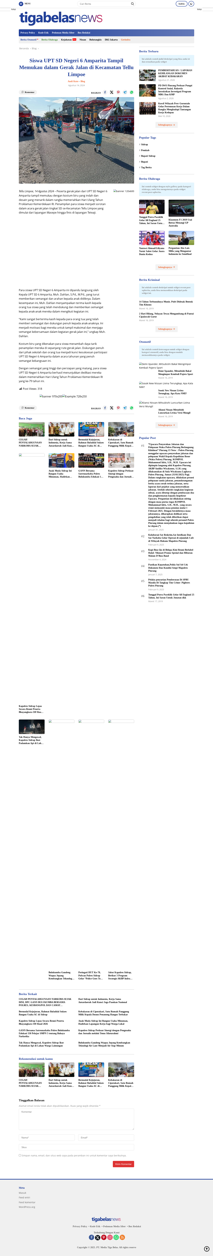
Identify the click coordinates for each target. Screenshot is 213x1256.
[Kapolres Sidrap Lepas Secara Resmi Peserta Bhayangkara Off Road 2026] (32, 578)
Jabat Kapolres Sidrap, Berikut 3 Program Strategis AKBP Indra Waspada (120, 975)
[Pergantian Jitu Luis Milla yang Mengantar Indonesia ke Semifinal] (181, 238)
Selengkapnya (165, 125)
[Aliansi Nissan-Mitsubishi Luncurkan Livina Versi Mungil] (166, 404)
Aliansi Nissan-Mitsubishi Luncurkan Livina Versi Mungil (174, 411)
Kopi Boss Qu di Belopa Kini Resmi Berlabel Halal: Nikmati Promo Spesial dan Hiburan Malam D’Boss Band (170, 553)
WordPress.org (27, 1207)
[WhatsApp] (116, 1238)
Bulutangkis (95, 39)
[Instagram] (110, 1238)
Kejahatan (66, 39)
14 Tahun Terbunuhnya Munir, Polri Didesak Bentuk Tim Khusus (166, 303)
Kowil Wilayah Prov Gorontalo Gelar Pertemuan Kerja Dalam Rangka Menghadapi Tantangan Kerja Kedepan (174, 108)
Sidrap (144, 144)
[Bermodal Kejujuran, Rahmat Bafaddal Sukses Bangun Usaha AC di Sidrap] (91, 429)
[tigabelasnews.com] (62, 18)
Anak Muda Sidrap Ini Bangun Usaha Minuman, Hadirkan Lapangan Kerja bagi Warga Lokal (60, 474)
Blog (83, 81)
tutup (13, 9)
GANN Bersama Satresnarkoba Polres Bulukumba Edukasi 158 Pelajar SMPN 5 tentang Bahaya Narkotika (90, 474)
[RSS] (122, 1238)
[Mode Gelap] (191, 3)
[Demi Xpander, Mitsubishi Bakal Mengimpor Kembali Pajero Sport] (166, 366)
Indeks (182, 3)
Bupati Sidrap (148, 156)
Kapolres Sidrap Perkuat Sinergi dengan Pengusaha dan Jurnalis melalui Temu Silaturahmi (120, 474)
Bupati (144, 162)
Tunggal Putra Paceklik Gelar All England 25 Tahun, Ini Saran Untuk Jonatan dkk (151, 220)
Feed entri (24, 1197)
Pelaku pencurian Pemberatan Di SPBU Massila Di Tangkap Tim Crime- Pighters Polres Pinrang (169, 582)
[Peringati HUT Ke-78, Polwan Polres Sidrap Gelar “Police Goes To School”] (91, 844)
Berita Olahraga (49, 39)
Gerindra (125, 39)
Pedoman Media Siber (63, 32)
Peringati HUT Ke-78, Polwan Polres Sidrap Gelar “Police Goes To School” (89, 975)
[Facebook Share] (105, 92)
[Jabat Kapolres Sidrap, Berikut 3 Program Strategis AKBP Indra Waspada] (121, 844)
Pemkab (145, 150)
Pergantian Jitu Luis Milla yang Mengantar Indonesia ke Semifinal (180, 251)
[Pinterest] (103, 1238)
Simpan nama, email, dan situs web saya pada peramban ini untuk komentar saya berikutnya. (74, 1155)
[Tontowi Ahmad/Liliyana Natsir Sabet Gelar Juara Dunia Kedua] (152, 238)
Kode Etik (43, 32)
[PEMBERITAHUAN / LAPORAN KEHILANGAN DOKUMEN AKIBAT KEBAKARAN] (147, 75)
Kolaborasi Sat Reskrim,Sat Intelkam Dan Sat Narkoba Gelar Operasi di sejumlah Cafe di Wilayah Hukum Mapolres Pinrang (171, 538)
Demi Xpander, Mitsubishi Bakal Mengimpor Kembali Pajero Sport (175, 372)
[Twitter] (97, 1237)
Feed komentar (27, 1202)
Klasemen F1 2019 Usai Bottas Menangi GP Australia (180, 223)
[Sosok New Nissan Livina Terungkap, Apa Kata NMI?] (166, 385)
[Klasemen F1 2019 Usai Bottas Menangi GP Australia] (181, 208)
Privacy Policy (27, 32)
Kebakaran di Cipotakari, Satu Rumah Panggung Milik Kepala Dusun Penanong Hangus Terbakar (121, 442)
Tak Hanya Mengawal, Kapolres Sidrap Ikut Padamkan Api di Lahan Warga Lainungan (31, 740)
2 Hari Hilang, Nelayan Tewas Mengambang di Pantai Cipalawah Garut (166, 315)
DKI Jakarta (111, 39)
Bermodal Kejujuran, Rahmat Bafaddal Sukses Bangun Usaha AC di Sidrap (91, 442)
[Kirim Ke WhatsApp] (131, 92)
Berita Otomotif (28, 39)
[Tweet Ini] (111, 92)
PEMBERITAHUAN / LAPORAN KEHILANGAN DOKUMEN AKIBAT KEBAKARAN (175, 73)
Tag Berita (146, 167)
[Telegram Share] (124, 92)
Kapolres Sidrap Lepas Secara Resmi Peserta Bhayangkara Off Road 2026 (30, 709)
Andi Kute (73, 81)
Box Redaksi (84, 32)
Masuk (22, 1192)
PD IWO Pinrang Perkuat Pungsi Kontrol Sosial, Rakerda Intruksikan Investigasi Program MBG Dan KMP (175, 90)
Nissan (83, 39)
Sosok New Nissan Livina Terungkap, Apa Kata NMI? (172, 392)
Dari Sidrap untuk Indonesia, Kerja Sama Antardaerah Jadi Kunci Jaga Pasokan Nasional (61, 442)
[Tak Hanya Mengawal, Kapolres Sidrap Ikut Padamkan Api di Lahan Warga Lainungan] (32, 727)
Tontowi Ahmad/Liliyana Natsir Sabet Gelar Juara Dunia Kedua (151, 251)
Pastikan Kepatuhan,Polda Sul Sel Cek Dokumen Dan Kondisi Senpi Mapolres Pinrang (168, 567)
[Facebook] (91, 1238)
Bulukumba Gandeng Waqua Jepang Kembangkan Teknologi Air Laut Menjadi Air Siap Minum (61, 975)
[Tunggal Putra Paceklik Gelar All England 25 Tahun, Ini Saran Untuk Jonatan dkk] (152, 207)
